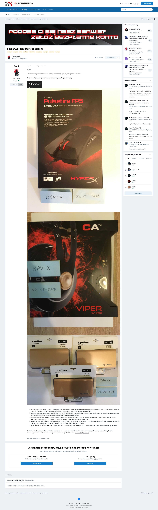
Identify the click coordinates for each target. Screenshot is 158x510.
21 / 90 (20, 84)
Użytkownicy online (38, 14)
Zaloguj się (90, 463)
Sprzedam (24, 58)
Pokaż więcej (138, 193)
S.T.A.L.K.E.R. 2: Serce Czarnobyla (139, 117)
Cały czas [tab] (149, 158)
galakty (134, 186)
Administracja (26, 14)
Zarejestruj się (147, 3)
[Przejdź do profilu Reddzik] (129, 181)
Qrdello (131, 31)
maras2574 (135, 144)
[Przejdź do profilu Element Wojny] (129, 169)
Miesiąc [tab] (134, 158)
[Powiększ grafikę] (34, 84)
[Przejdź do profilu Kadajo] (129, 163)
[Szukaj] (151, 9)
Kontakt (78, 503)
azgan (130, 42)
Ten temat (143, 9)
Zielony (14, 84)
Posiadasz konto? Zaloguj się (129, 3)
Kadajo (134, 163)
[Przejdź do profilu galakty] (129, 187)
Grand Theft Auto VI (135, 58)
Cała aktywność (35, 9)
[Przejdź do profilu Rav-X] (9, 58)
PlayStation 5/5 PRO (135, 29)
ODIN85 (134, 86)
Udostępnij (99, 57)
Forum (8, 14)
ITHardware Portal (12, 9)
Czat (44, 9)
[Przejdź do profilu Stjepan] (126, 49)
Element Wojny (136, 169)
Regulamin (16, 14)
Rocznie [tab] (142, 158)
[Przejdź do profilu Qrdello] (126, 29)
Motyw (71, 503)
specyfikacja (57, 409)
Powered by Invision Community (79, 507)
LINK (93, 425)
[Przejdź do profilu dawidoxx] (126, 58)
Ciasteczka (85, 503)
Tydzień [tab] (127, 158)
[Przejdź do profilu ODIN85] (126, 85)
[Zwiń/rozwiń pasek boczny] (154, 19)
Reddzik (134, 180)
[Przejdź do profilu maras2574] (126, 143)
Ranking (51, 9)
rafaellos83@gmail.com (82, 433)
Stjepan (131, 52)
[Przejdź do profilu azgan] (126, 37)
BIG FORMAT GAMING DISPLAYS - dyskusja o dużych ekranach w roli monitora (138, 38)
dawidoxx (131, 59)
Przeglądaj (24, 9)
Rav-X (18, 56)
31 (15, 80)
